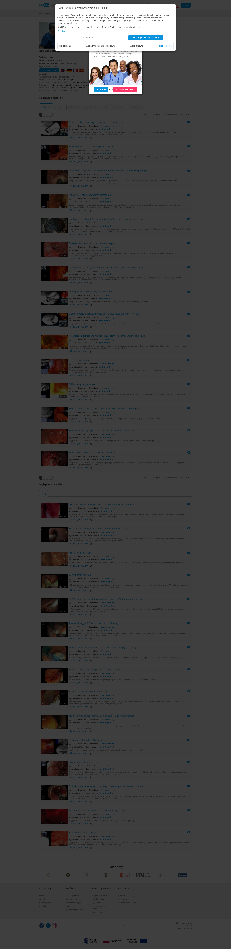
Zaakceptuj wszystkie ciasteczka (146, 37)
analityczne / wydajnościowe (101, 46)
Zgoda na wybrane (85, 37)
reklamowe (137, 46)
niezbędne (66, 46)
